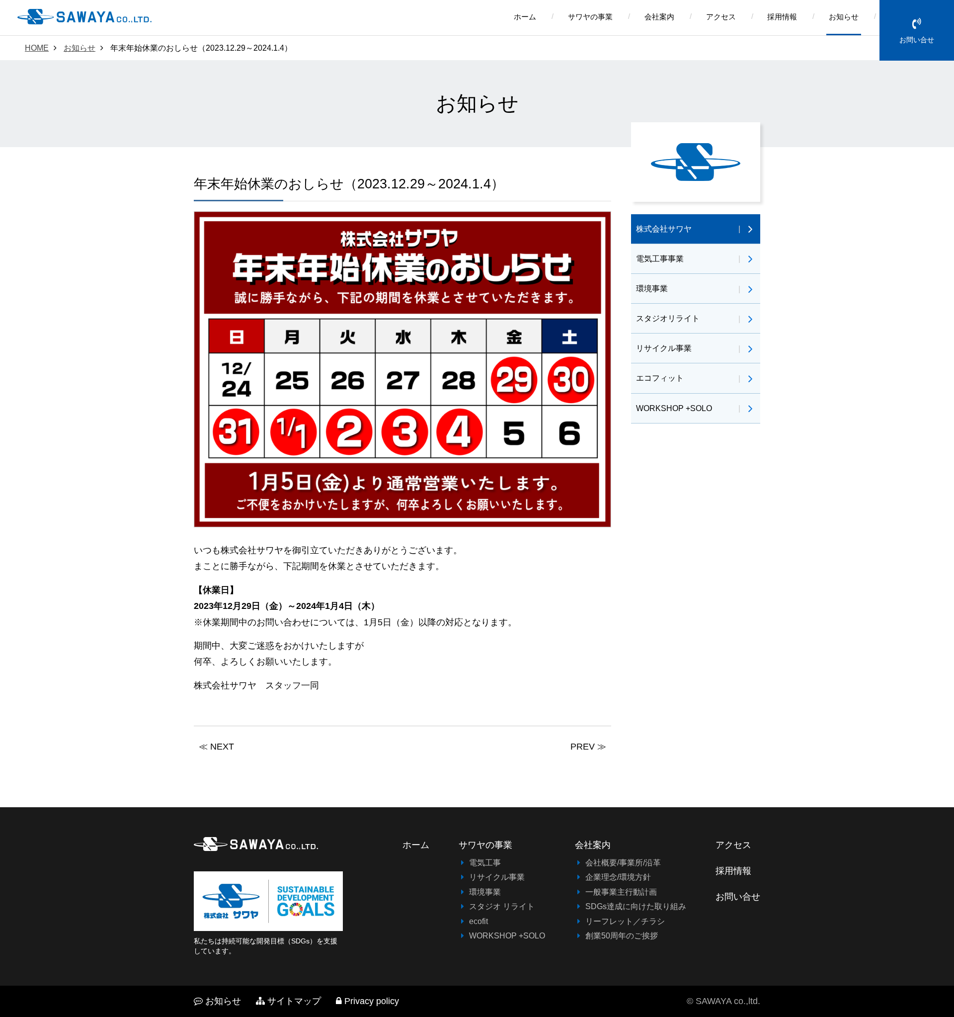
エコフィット (660, 377)
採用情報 (782, 16)
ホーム (525, 16)
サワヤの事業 (590, 16)
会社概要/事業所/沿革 (623, 862)
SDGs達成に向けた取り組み (635, 906)
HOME (37, 47)
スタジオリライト (668, 318)
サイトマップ (294, 1001)
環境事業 (652, 288)
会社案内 (659, 16)
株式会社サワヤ (664, 228)
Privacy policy (371, 1001)
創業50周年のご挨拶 (621, 935)
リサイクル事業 (664, 347)
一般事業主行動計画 (621, 891)
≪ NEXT (216, 747)
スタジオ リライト (502, 906)
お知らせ (844, 16)
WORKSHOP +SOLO (674, 408)
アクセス (721, 16)
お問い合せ (916, 40)
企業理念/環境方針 (618, 876)
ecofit (478, 921)
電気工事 (485, 862)
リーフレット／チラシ (625, 921)
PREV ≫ (588, 747)
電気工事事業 (660, 258)
